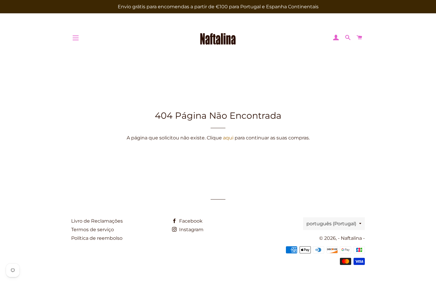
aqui (228, 138)
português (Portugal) (331, 223)
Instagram (190, 229)
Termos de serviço (92, 229)
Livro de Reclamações (97, 221)
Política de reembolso (96, 238)
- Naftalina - (351, 238)
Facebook (190, 221)
